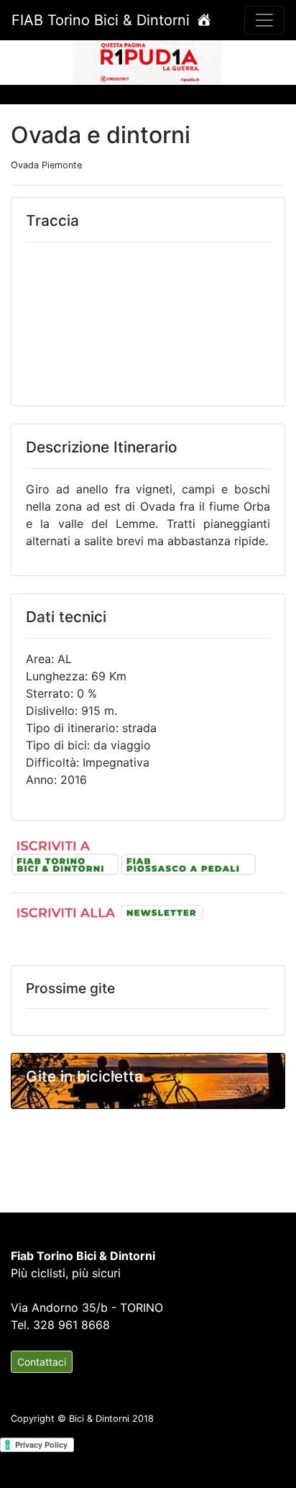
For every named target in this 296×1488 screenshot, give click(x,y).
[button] (22, 62)
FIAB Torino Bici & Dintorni (102, 20)
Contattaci (41, 1362)
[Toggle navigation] (264, 20)
